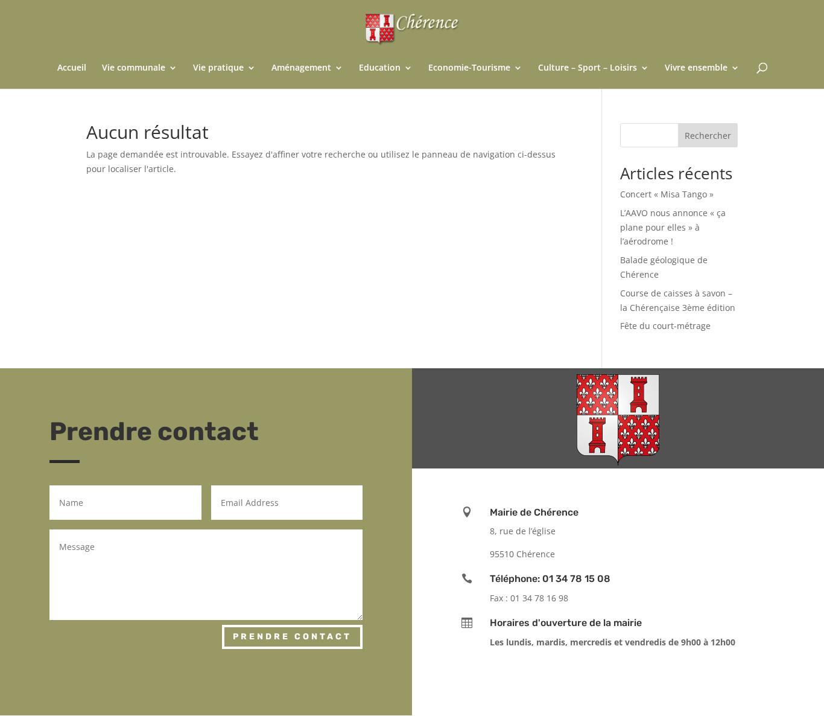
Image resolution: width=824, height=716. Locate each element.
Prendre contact (292, 636)
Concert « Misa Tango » (667, 194)
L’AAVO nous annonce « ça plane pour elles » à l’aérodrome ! (673, 227)
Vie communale (133, 68)
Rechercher (708, 135)
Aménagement (301, 68)
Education (380, 68)
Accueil (71, 68)
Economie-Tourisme (469, 68)
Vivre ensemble (696, 68)
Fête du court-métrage (665, 325)
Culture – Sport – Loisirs (587, 68)
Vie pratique (218, 68)
